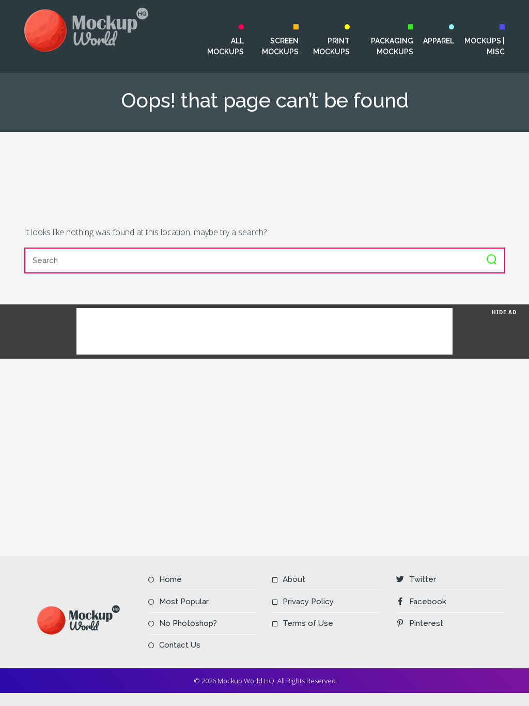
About (294, 579)
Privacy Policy (308, 601)
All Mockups (225, 46)
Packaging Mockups (392, 46)
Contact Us (179, 645)
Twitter (422, 579)
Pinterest (426, 623)
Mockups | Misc (484, 46)
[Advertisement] (264, 178)
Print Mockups (331, 46)
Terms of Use (308, 623)
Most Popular (184, 601)
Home (170, 579)
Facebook (427, 601)
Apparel (438, 41)
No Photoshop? (188, 623)
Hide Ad (504, 312)
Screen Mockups (280, 46)
